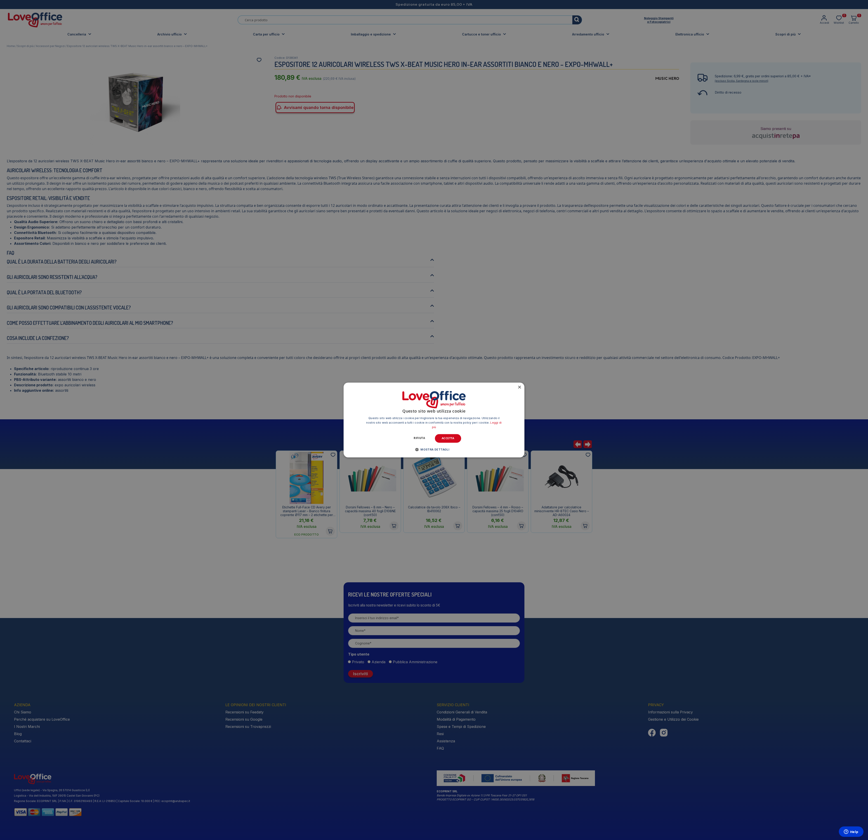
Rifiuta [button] (419, 438)
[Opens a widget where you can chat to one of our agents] (851, 832)
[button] (434, 449)
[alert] (434, 420)
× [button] (519, 387)
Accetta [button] (448, 438)
